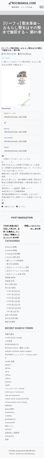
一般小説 (8, 264)
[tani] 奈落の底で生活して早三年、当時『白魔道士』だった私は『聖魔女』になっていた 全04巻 (11, 232)
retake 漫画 (10, 361)
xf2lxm (8, 375)
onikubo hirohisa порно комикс (18, 351)
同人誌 (7, 288)
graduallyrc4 (10, 419)
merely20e (9, 436)
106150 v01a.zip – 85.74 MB (15, 117)
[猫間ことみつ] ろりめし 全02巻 (32, 227)
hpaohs (8, 382)
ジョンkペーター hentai (14, 389)
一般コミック (9, 207)
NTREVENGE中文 (12, 344)
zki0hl (7, 385)
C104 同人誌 (12, 301)
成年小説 (8, 315)
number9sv (9, 412)
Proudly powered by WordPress (22, 451)
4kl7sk (7, 368)
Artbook (8, 247)
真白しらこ (9, 426)
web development (12, 395)
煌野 (7, 440)
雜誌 (7, 322)
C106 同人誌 (12, 308)
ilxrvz (7, 372)
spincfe (8, 429)
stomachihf (10, 423)
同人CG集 (9, 284)
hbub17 (8, 365)
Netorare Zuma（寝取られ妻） (18, 348)
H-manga (9, 254)
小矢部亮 (8, 341)
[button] (41, 7)
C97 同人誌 (11, 312)
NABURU (8, 406)
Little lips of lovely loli (14, 392)
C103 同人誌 (12, 298)
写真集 (7, 281)
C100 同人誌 (12, 291)
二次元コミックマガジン (15, 267)
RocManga (27, 54)
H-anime (8, 250)
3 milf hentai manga (13, 338)
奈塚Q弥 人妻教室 (12, 433)
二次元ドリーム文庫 (13, 274)
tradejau (8, 416)
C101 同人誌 (12, 295)
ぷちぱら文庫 (10, 257)
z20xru (8, 378)
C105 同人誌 (12, 305)
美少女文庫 (9, 318)
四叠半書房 (9, 334)
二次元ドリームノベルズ (15, 271)
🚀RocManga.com (22, 3)
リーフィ (22, 207)
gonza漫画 (9, 409)
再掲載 (7, 278)
